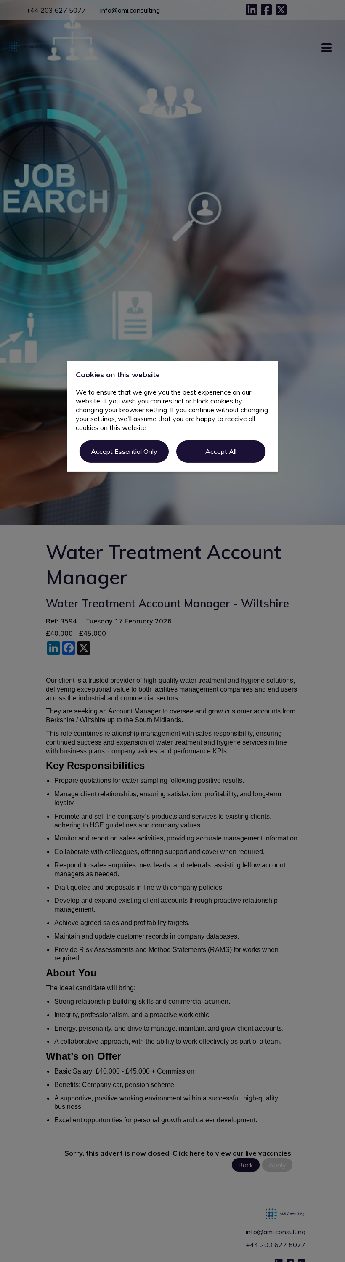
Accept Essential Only (124, 451)
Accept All (220, 451)
